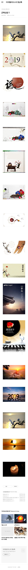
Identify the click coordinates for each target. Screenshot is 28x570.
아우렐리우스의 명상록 (14, 2)
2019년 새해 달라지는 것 (8, 500)
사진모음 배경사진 (6, 491)
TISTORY (14, 567)
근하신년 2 (5, 495)
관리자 (19, 567)
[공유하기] (8, 486)
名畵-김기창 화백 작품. (7, 499)
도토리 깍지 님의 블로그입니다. (9, 551)
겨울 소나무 (5, 494)
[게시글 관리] (10, 486)
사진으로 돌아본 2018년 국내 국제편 (10, 497)
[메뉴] (2, 2)
